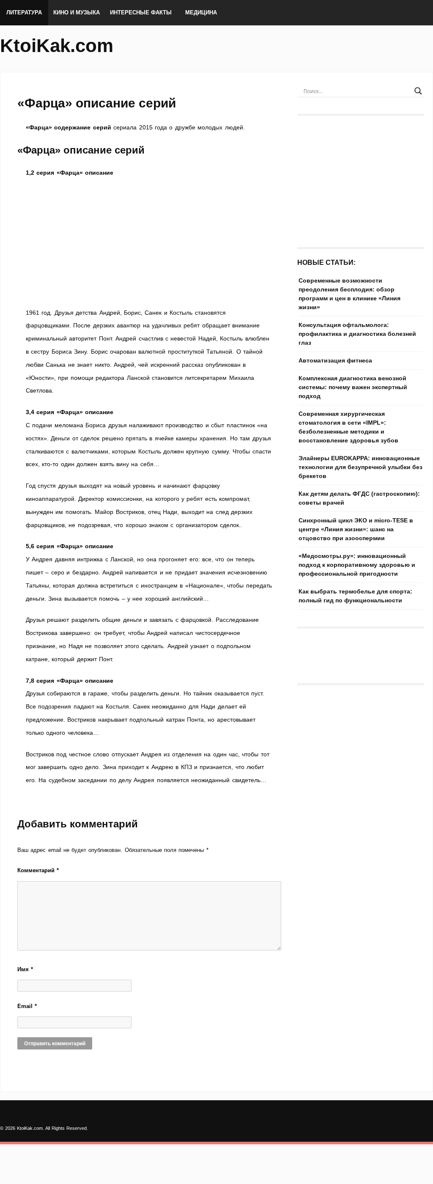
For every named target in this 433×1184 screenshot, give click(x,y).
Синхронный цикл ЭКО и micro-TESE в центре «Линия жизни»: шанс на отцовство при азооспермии (356, 529)
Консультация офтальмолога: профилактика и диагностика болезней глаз (357, 333)
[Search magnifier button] (418, 91)
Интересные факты (141, 12)
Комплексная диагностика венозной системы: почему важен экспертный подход (353, 387)
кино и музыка (76, 12)
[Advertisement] (148, 243)
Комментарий (38, 870)
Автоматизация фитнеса (335, 360)
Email (27, 1006)
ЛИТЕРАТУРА (24, 12)
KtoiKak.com (56, 45)
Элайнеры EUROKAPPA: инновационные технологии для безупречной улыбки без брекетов (360, 467)
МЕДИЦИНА (201, 12)
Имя (25, 969)
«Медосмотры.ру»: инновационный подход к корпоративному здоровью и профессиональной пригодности (357, 564)
